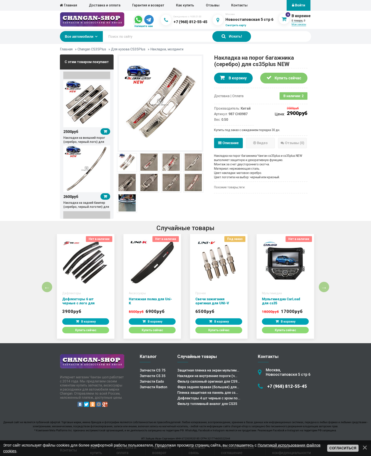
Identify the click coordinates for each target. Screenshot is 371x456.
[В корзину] (105, 131)
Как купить (185, 5)
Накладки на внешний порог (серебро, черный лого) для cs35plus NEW (84, 142)
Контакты (239, 5)
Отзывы (212, 5)
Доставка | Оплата (228, 96)
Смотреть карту (235, 25)
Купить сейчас (287, 78)
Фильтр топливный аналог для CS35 (207, 404)
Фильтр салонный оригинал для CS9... (208, 381)
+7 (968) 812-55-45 (190, 22)
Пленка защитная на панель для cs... (207, 393)
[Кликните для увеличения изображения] (160, 103)
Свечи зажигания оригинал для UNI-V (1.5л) (212, 303)
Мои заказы (299, 24)
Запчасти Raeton (153, 387)
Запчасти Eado (152, 381)
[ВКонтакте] (80, 404)
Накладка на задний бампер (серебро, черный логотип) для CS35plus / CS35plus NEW (86, 207)
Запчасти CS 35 (152, 376)
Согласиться (342, 448)
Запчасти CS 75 (152, 370)
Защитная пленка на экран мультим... (208, 370)
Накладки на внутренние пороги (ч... (207, 376)
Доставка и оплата (104, 5)
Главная (70, 5)
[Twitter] (86, 404)
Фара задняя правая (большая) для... (208, 387)
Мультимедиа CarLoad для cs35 (281, 301)
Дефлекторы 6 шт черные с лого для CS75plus (78, 303)
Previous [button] (86, 75)
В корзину (237, 78)
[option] (86, 111)
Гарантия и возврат (148, 5)
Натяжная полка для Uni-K (150, 301)
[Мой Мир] (98, 404)
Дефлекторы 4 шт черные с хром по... (208, 398)
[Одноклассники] (92, 404)
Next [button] (86, 215)
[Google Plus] (105, 404)
